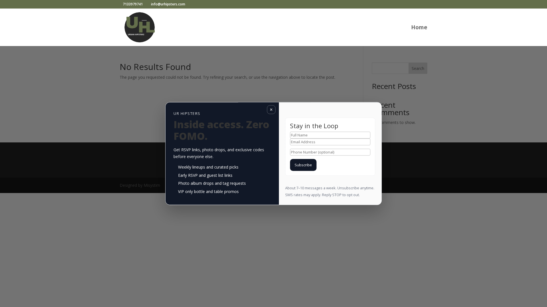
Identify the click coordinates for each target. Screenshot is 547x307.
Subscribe (303, 164)
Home (419, 28)
